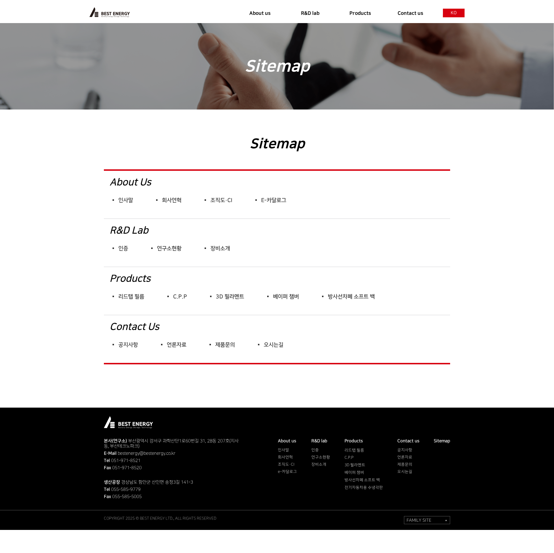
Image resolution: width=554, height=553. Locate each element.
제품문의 (225, 345)
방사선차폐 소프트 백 (351, 297)
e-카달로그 (273, 200)
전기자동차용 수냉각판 (364, 487)
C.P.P (180, 297)
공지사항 (128, 345)
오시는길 (273, 345)
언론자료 (176, 345)
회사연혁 (171, 200)
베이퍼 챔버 (286, 297)
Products (130, 278)
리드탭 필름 (131, 297)
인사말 (125, 200)
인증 (123, 248)
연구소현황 (169, 248)
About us (130, 182)
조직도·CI (221, 200)
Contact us (134, 326)
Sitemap (442, 440)
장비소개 (220, 248)
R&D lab (129, 230)
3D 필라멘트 (230, 297)
